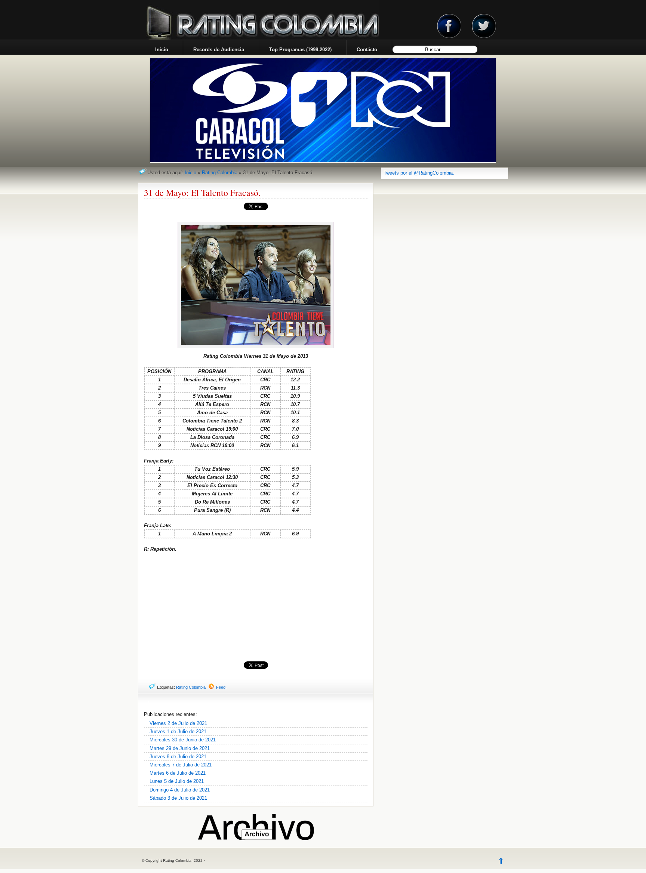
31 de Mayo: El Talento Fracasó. (202, 193)
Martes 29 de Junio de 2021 (180, 748)
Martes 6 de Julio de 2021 (178, 773)
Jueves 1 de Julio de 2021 (178, 731)
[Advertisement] (256, 607)
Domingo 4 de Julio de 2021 (180, 790)
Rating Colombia (219, 172)
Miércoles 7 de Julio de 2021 (181, 765)
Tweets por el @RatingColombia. (419, 173)
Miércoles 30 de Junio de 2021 (183, 740)
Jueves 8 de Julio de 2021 (178, 756)
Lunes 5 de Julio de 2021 (177, 781)
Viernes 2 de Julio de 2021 (178, 723)
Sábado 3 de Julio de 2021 (178, 798)
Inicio (190, 172)
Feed (220, 687)
